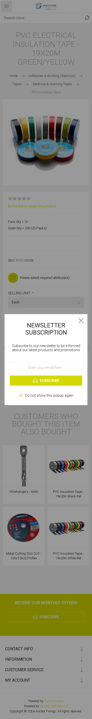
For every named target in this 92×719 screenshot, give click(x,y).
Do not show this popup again (49, 395)
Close (81, 320)
